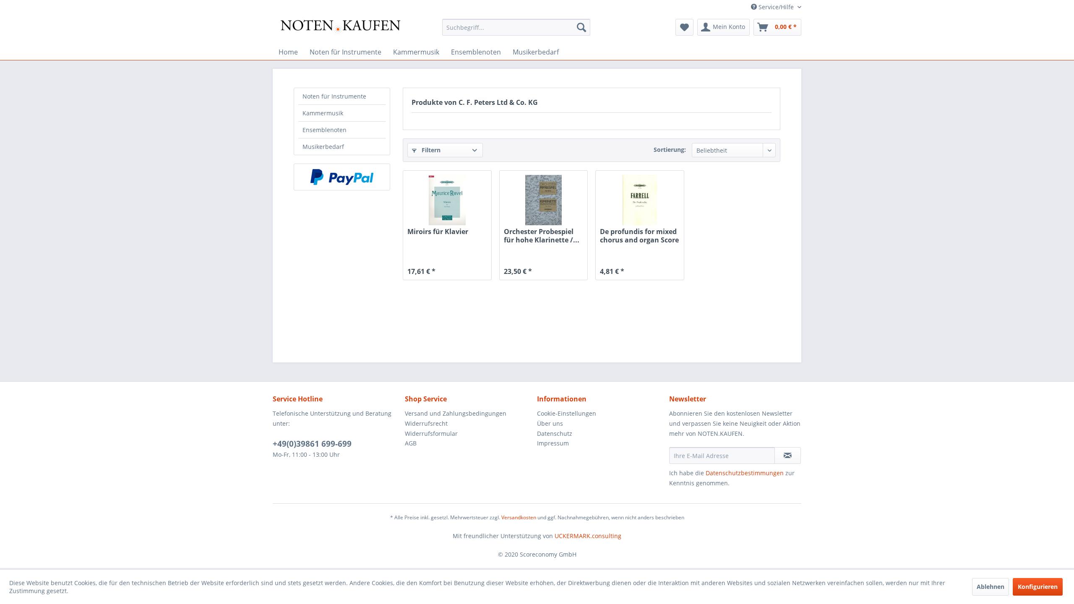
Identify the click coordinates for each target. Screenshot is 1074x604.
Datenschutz (554, 433)
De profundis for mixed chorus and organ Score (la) (639, 235)
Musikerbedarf (323, 147)
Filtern (430, 150)
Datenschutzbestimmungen (745, 473)
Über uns (550, 423)
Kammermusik (322, 113)
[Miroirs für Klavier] (447, 200)
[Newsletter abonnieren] (787, 455)
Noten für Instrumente (334, 96)
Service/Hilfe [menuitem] (776, 7)
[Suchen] (581, 27)
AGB (411, 443)
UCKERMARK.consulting (588, 536)
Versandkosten (518, 517)
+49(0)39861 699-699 (312, 443)
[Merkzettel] (684, 27)
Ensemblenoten (324, 130)
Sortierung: (670, 150)
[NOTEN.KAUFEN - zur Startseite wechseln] (340, 29)
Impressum (553, 443)
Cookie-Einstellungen (566, 413)
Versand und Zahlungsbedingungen (455, 413)
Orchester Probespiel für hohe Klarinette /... (541, 235)
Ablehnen (990, 587)
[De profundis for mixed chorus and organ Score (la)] (639, 200)
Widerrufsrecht (426, 423)
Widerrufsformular (431, 433)
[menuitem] (516, 27)
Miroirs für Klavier (437, 231)
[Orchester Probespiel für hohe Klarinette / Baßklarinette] (543, 200)
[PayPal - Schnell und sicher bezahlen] (342, 177)
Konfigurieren (1038, 587)
